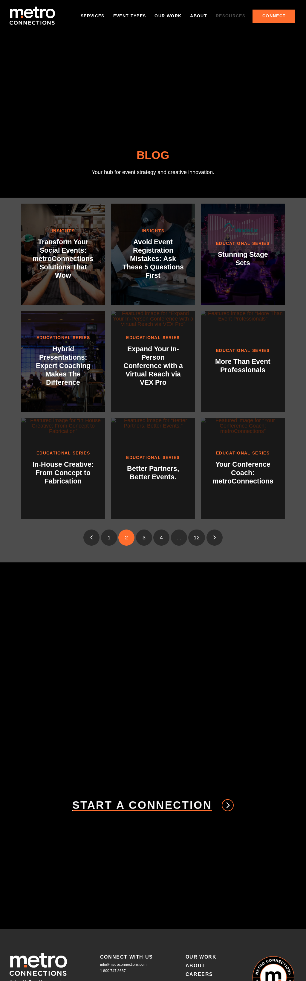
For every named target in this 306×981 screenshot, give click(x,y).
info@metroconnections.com (123, 964)
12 (197, 538)
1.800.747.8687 (113, 971)
